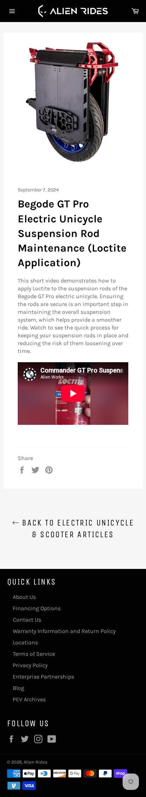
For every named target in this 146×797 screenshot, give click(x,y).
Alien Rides (35, 762)
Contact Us (27, 619)
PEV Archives (29, 699)
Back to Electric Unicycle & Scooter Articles (76, 528)
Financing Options (37, 608)
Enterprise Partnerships (43, 676)
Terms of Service (34, 653)
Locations (25, 642)
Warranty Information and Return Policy (64, 631)
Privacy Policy (30, 665)
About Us (24, 596)
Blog (18, 688)
